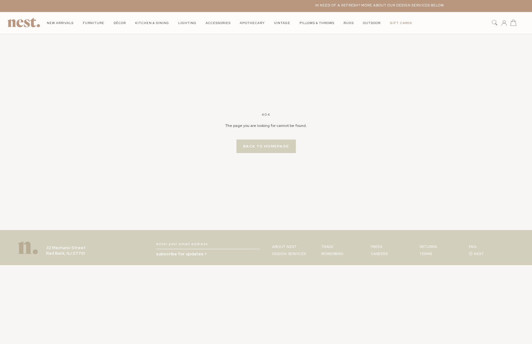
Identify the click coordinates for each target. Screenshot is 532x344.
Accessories (218, 23)
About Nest (284, 246)
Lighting (187, 23)
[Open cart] (513, 22)
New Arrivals (60, 23)
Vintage (282, 23)
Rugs (349, 23)
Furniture (93, 23)
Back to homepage (266, 146)
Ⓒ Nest (476, 253)
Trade (327, 246)
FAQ (473, 246)
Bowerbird (332, 253)
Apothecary (252, 23)
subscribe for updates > (181, 254)
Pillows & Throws (317, 23)
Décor (120, 23)
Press (376, 246)
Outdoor (372, 23)
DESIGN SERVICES (289, 253)
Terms (426, 253)
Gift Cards (401, 23)
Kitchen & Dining (152, 23)
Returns (428, 246)
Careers (379, 253)
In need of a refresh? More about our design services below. (376, 5)
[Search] (494, 23)
